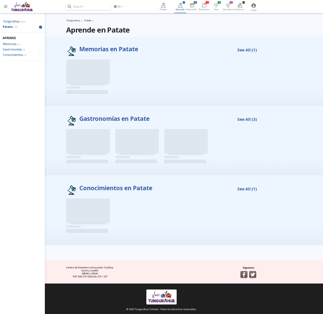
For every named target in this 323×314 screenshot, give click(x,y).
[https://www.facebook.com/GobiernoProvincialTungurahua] (243, 274)
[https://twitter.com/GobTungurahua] (252, 274)
